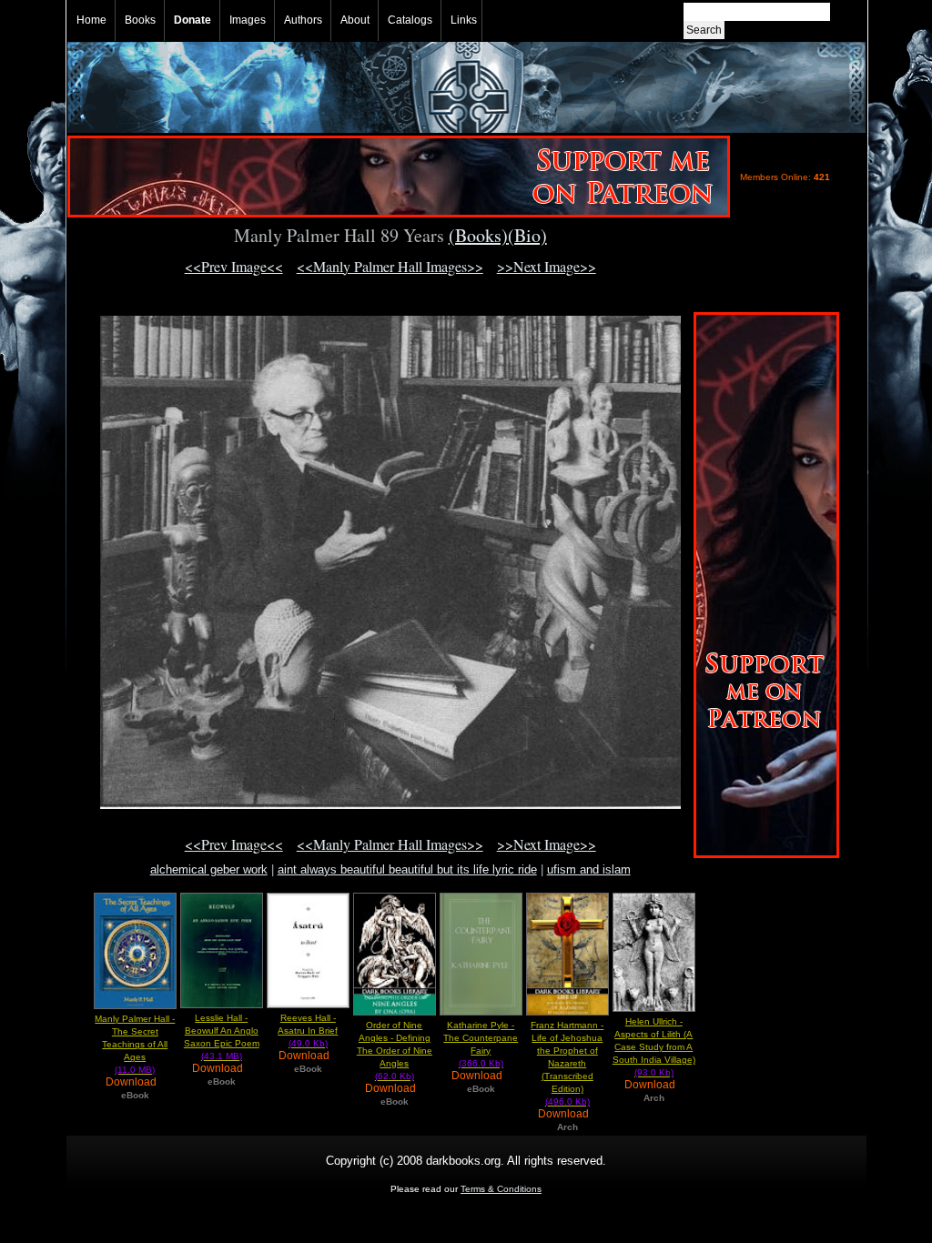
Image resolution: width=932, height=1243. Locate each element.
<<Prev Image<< (234, 266)
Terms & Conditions (501, 1189)
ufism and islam (589, 869)
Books (140, 20)
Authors (303, 20)
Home (91, 20)
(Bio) (527, 235)
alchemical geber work (209, 869)
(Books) (478, 235)
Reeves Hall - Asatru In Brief (308, 1030)
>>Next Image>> (546, 266)
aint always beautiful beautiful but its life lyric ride (407, 869)
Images (247, 20)
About (355, 20)
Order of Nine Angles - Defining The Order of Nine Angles (394, 1050)
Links (464, 20)
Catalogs (410, 20)
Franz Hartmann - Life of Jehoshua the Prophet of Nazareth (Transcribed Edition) (567, 1063)
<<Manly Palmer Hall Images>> (390, 266)
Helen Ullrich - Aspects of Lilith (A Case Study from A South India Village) (654, 1046)
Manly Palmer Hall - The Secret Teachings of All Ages (135, 1044)
